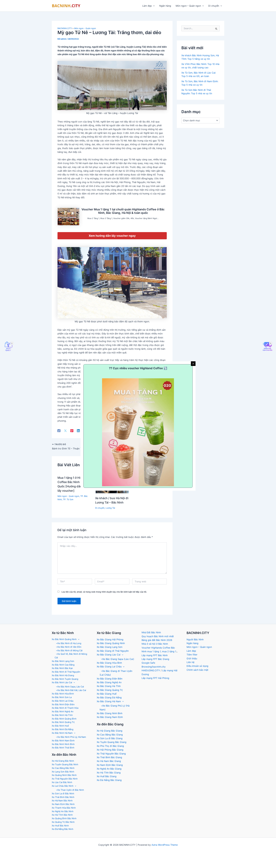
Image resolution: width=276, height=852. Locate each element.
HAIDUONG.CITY (151, 670)
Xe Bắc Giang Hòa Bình (109, 662)
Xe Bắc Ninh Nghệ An (62, 711)
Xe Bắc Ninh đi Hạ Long (69, 643)
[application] (153, 6)
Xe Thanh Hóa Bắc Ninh (64, 807)
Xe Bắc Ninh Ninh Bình (63, 744)
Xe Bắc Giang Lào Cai (108, 654)
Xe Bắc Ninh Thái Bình (63, 747)
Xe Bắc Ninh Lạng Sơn (63, 661)
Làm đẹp (147, 5)
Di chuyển (213, 5)
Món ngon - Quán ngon (85, 28)
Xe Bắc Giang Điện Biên (109, 678)
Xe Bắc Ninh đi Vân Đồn (69, 647)
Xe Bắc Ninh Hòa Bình (63, 693)
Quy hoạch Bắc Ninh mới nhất (158, 636)
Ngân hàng (165, 5)
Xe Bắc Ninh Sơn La (62, 697)
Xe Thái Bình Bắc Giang (109, 757)
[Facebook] (58, 430)
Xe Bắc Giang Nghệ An (109, 682)
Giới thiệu (192, 658)
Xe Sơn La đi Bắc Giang (109, 738)
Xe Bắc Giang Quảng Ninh (111, 643)
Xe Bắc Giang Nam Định (110, 717)
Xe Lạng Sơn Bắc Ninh (63, 771)
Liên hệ (190, 662)
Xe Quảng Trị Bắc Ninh (63, 822)
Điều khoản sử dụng (197, 666)
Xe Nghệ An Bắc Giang (109, 768)
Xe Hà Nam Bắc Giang (109, 761)
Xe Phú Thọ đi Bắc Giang (110, 746)
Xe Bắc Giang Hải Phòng (110, 639)
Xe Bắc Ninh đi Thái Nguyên (66, 671)
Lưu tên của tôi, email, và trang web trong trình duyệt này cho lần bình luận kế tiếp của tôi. (104, 592)
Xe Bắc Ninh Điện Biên (63, 704)
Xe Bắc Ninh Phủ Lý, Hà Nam (71, 737)
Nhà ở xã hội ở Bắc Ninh (155, 643)
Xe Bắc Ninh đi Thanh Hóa (65, 708)
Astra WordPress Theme (165, 844)
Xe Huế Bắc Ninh (60, 825)
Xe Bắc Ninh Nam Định (63, 740)
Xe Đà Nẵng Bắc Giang (109, 780)
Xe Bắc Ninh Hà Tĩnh (62, 715)
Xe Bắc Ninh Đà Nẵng (62, 729)
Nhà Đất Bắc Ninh (151, 632)
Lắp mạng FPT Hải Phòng (155, 678)
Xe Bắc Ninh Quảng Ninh (64, 639)
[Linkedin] (78, 430)
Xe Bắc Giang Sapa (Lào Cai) (118, 659)
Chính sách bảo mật (197, 669)
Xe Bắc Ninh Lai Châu (62, 700)
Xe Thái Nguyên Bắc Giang (111, 753)
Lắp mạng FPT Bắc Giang (155, 659)
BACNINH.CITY (64, 28)
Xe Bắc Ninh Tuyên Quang (65, 679)
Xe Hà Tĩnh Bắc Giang (109, 772)
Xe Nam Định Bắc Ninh (63, 804)
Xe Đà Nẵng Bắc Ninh (62, 829)
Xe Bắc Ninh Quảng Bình (64, 718)
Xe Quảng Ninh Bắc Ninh (64, 775)
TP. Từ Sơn (68, 499)
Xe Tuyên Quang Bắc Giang (111, 742)
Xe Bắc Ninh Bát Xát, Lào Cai (71, 690)
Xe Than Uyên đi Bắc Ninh (70, 790)
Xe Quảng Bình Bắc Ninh (64, 818)
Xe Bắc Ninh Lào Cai (62, 682)
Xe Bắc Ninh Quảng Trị (63, 722)
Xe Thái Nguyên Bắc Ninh (65, 778)
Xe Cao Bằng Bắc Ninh (63, 768)
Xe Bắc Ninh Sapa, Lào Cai (70, 686)
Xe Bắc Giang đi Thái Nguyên (113, 650)
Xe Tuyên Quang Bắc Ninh (65, 764)
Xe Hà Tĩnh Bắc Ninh (62, 814)
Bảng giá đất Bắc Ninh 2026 (157, 640)
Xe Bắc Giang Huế (106, 693)
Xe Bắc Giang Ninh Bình (109, 713)
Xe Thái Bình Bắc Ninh (63, 797)
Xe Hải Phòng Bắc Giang (110, 749)
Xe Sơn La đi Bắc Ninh (63, 793)
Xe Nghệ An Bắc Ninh (62, 811)
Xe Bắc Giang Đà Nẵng (109, 697)
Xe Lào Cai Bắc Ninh (62, 782)
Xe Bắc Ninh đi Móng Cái (70, 650)
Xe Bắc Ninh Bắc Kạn (62, 668)
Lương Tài (110, 508)
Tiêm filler (192, 654)
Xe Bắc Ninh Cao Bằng (63, 664)
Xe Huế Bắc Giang (106, 776)
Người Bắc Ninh (195, 639)
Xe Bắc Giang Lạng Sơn (109, 647)
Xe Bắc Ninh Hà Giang (63, 675)
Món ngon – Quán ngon (188, 5)
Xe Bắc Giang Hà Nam (109, 701)
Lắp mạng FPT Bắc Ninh (155, 655)
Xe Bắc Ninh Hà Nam (62, 733)
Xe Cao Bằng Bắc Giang (110, 734)
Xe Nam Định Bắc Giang (110, 765)
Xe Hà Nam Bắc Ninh (62, 800)
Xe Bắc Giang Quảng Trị (110, 690)
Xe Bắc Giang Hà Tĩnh (109, 686)
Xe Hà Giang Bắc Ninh (63, 760)
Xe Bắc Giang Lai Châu (109, 666)
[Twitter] (65, 430)
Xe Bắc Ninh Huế (60, 725)
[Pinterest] (71, 430)
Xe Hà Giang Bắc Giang (109, 730)
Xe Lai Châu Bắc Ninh (62, 786)
